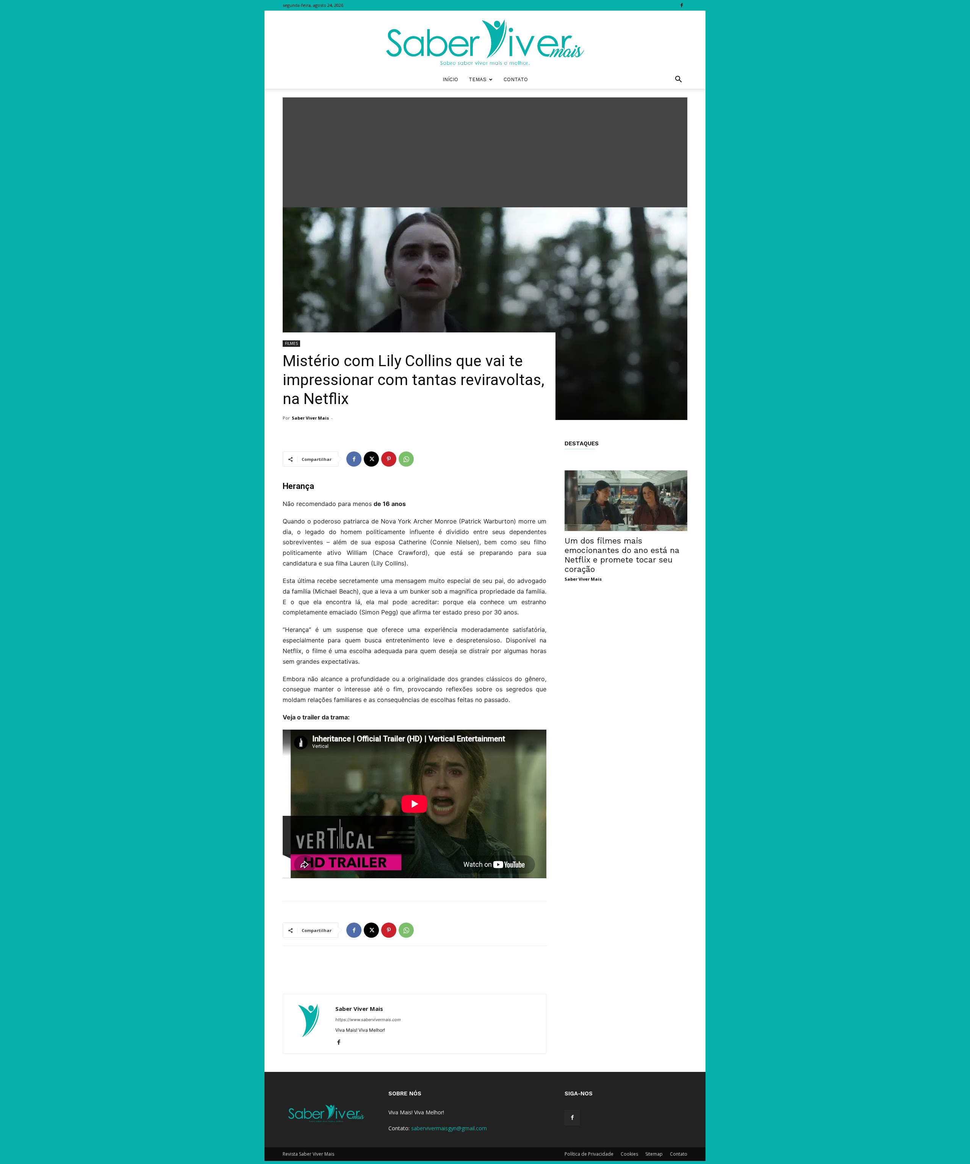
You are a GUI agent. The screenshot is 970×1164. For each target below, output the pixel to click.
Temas (478, 79)
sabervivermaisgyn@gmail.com (449, 1128)
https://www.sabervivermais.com (368, 1019)
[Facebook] (681, 5)
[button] (678, 80)
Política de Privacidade (589, 1154)
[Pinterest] (388, 459)
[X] (371, 459)
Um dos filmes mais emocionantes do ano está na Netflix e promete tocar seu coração (622, 555)
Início (450, 79)
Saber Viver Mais (310, 418)
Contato (516, 79)
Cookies (629, 1154)
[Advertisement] (485, 150)
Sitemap (654, 1154)
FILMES (291, 343)
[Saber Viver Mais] (485, 40)
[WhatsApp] (406, 459)
